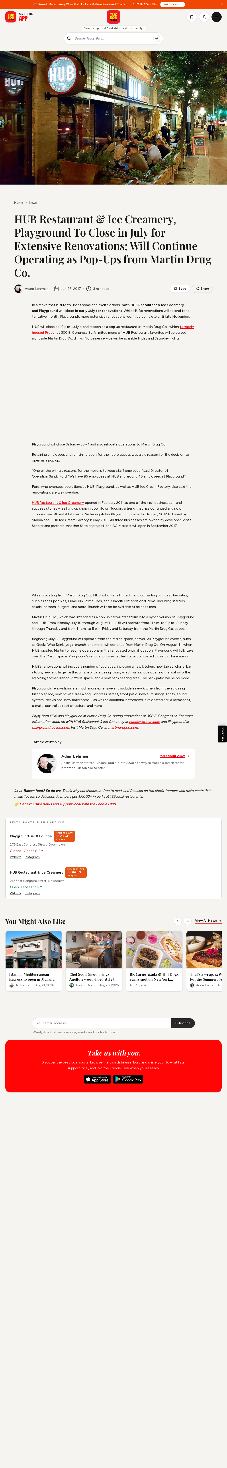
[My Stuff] (192, 17)
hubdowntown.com (144, 722)
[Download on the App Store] (97, 1079)
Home (18, 203)
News (33, 203)
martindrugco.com (123, 727)
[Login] (204, 17)
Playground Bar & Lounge (31, 836)
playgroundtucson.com (50, 727)
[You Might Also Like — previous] (178, 921)
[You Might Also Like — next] (188, 921)
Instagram (32, 857)
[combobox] (112, 38)
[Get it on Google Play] (128, 1079)
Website (15, 857)
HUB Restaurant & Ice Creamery (58, 502)
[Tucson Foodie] (113, 17)
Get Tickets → (172, 4)
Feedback (222, 734)
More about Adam (172, 756)
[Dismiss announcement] (222, 4)
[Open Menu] (216, 17)
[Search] (156, 38)
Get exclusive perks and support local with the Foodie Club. (68, 804)
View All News (206, 921)
